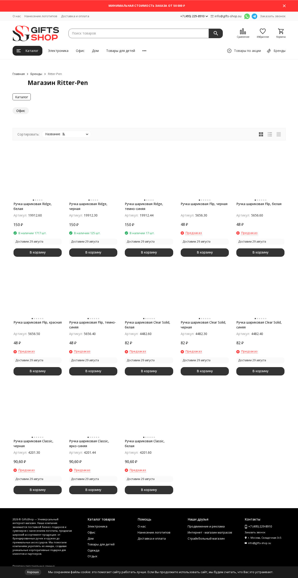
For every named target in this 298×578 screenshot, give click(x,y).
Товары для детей (120, 50)
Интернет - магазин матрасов (210, 532)
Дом (95, 50)
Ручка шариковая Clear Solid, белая (147, 324)
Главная (19, 74)
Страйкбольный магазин (206, 538)
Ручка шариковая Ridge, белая (33, 206)
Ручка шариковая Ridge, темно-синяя (144, 206)
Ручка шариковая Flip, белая (258, 204)
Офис (80, 50)
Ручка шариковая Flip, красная (38, 322)
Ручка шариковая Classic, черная (33, 443)
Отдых (92, 556)
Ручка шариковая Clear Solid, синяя (259, 324)
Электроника (58, 50)
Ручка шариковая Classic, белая (145, 443)
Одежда (93, 550)
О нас (17, 16)
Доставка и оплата (75, 16)
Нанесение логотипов (40, 16)
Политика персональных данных (34, 566)
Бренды (36, 74)
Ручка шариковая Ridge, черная (88, 206)
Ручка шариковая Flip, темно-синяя (92, 324)
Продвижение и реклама (206, 526)
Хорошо (33, 572)
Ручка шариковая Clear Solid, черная (203, 324)
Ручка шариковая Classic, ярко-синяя (89, 443)
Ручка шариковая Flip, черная (204, 204)
